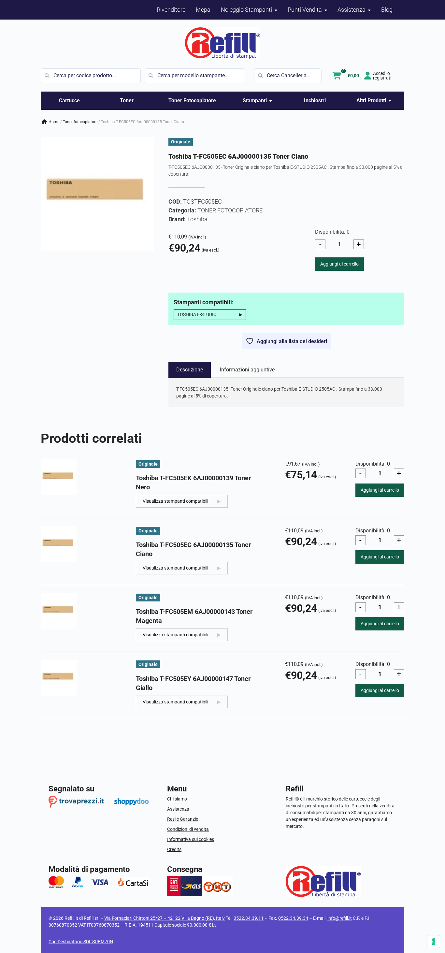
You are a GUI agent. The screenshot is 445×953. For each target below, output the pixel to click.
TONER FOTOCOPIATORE (80, 122)
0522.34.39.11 (249, 918)
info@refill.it (339, 918)
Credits (174, 849)
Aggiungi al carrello (339, 264)
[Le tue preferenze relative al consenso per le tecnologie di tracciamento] (433, 941)
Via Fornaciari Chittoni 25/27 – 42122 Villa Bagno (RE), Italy (164, 918)
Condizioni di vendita (188, 829)
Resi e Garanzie (182, 819)
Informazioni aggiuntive (247, 370)
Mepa (203, 9)
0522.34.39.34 (293, 918)
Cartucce (69, 100)
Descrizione (189, 370)
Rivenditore (171, 9)
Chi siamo (177, 798)
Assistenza (178, 809)
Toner (127, 100)
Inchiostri (315, 100)
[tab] (189, 370)
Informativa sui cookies (190, 839)
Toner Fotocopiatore (192, 100)
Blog (387, 9)
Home (54, 122)
